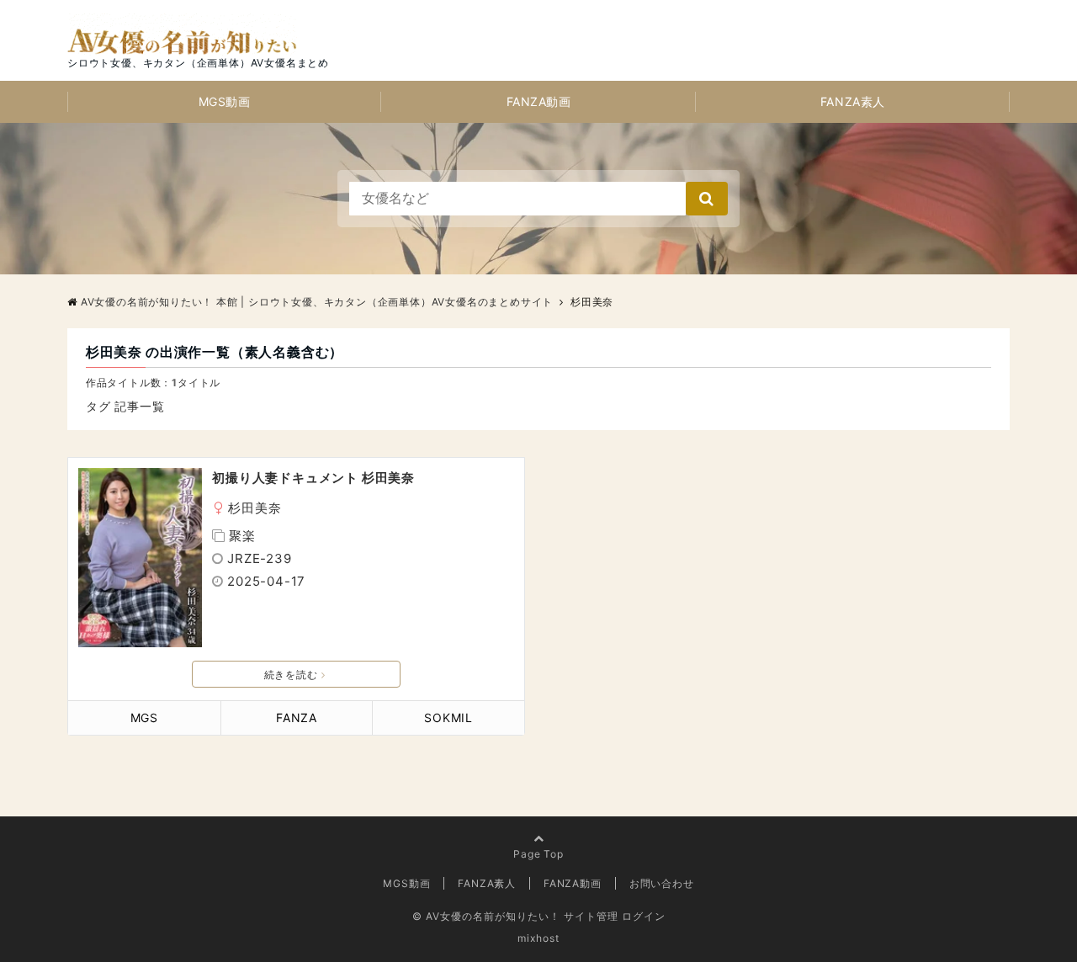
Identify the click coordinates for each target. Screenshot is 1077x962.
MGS (144, 717)
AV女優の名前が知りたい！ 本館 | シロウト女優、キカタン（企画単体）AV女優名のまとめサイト (317, 301)
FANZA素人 (852, 101)
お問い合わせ (661, 883)
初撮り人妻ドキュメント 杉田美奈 (313, 478)
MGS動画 (225, 101)
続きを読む (291, 674)
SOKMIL (448, 717)
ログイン (644, 916)
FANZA (296, 717)
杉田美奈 (254, 508)
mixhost (538, 938)
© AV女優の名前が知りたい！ (486, 916)
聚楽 (242, 536)
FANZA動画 (539, 101)
